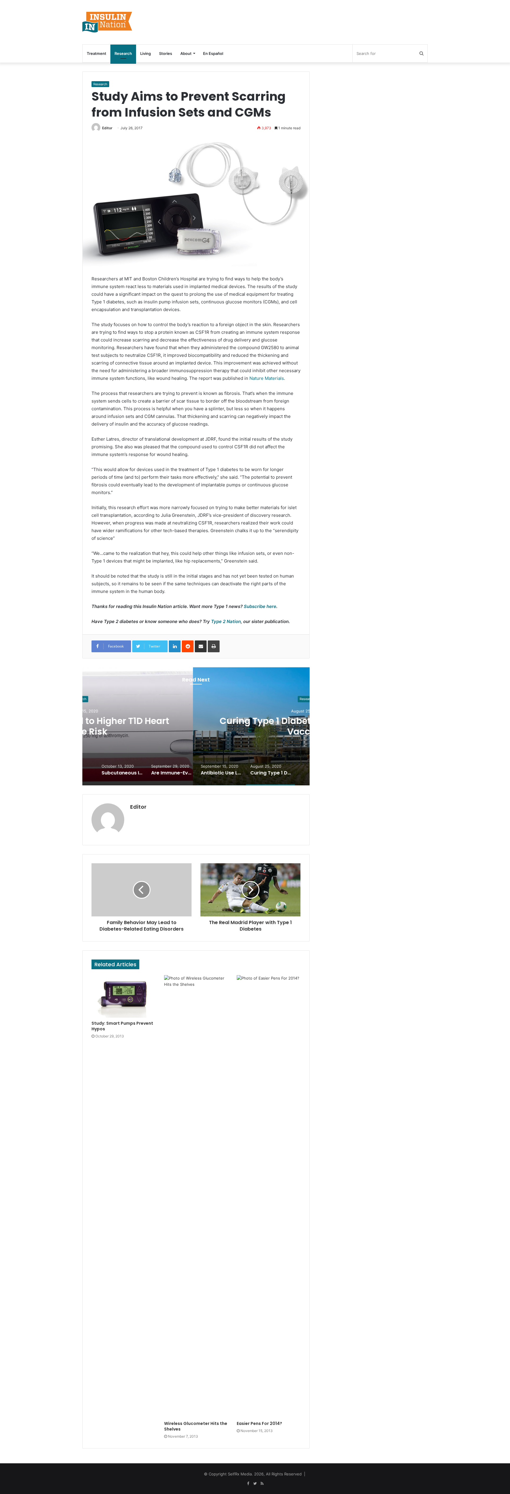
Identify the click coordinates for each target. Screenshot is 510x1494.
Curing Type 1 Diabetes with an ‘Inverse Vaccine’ (196, 726)
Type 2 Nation (226, 621)
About (186, 53)
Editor (107, 128)
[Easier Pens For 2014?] (268, 1196)
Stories (165, 53)
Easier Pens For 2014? (259, 1423)
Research (123, 53)
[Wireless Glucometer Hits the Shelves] (196, 1196)
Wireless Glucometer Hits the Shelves (195, 1426)
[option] (196, 726)
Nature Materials (266, 378)
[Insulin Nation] (107, 22)
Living (145, 53)
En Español (213, 53)
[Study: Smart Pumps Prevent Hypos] (123, 996)
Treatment (96, 53)
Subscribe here (260, 606)
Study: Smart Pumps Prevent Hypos (122, 1026)
